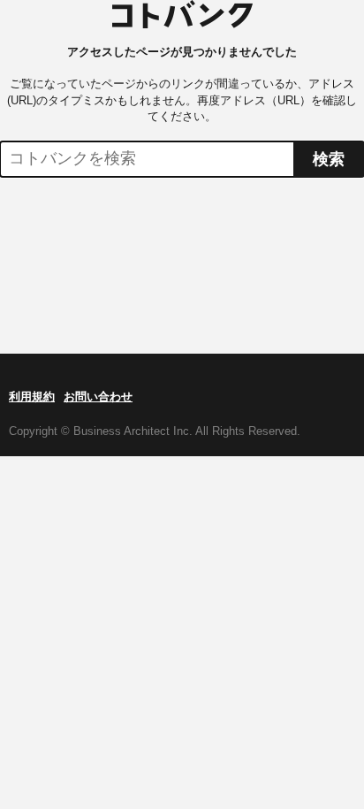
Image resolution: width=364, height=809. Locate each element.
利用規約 (32, 396)
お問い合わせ (98, 396)
